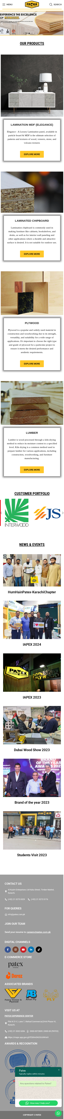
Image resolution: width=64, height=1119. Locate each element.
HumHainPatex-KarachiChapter (31, 795)
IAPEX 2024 (31, 848)
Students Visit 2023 (31, 1058)
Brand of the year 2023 (31, 1006)
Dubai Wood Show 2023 (31, 953)
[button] (61, 23)
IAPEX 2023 (31, 900)
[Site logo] (31, 4)
